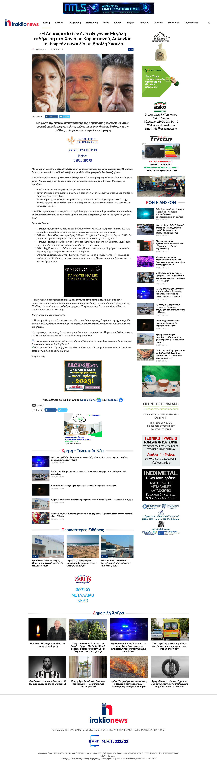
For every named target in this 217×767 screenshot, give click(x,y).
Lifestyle (158, 22)
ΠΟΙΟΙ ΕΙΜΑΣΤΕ (76, 730)
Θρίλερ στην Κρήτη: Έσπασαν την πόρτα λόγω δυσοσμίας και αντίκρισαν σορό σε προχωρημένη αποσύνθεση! (169, 292)
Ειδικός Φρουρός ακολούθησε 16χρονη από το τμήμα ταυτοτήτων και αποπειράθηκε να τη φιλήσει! (170, 213)
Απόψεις (144, 22)
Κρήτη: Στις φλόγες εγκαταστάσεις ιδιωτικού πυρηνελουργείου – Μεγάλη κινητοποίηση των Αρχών (129, 684)
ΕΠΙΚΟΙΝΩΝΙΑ (145, 730)
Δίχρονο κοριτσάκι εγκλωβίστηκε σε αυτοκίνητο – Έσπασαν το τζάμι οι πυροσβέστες (169, 245)
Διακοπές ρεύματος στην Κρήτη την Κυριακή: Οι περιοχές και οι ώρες (83, 485)
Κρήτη (46, 22)
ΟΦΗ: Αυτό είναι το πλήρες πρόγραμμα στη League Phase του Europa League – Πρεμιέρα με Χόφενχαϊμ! (170, 277)
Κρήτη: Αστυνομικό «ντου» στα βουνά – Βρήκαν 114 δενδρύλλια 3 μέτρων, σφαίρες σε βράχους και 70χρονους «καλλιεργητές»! (88, 647)
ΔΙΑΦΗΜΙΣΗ (159, 730)
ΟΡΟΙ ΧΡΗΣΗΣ (92, 730)
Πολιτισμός (92, 22)
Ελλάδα (59, 22)
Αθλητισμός (75, 22)
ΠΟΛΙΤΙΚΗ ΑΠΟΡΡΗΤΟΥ (112, 730)
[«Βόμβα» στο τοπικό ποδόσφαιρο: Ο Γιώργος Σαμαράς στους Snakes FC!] (48, 667)
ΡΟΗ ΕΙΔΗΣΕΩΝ (59, 730)
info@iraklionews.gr (108, 756)
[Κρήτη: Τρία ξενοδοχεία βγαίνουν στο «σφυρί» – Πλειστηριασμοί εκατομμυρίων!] (88, 667)
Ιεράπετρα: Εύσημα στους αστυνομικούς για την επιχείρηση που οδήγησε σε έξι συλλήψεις (170, 308)
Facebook (112, 399)
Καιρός (117, 22)
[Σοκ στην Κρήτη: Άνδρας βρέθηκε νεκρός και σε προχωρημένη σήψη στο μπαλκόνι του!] (170, 629)
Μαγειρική (173, 22)
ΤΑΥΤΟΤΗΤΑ (131, 730)
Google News (88, 399)
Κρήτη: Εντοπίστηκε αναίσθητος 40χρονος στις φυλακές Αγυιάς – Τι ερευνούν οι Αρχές (91, 499)
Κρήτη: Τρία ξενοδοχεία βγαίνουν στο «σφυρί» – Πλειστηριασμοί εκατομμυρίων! (88, 684)
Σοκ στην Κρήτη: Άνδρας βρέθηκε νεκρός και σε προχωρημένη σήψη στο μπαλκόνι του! (169, 646)
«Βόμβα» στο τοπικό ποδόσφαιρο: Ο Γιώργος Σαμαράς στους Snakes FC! (47, 682)
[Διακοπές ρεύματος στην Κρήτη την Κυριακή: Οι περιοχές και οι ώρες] (40, 490)
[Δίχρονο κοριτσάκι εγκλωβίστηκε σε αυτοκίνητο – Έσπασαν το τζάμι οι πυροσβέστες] (145, 245)
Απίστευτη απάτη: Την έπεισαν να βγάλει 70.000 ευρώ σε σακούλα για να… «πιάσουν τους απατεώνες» (170, 354)
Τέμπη (40, 405)
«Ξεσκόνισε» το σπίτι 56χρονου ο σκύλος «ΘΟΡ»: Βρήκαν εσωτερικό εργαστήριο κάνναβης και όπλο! (170, 261)
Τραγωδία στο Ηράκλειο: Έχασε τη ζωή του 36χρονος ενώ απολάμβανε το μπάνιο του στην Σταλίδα (169, 684)
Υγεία (106, 22)
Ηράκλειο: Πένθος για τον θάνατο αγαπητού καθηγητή (47, 644)
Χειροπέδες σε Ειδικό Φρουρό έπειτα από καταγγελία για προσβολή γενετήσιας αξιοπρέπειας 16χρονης (170, 229)
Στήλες (130, 22)
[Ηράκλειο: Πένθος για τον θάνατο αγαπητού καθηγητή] (48, 629)
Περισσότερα (191, 22)
